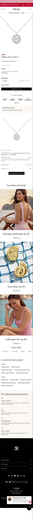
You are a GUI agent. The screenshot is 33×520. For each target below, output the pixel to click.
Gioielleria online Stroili (14, 12)
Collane (22, 12)
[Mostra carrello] (31, 9)
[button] (16, 101)
